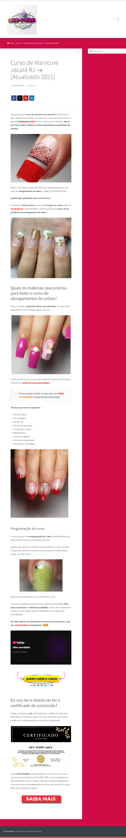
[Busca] (115, 17)
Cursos (32, 86)
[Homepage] (22, 19)
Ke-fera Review (9, 831)
